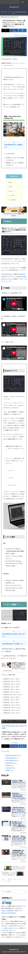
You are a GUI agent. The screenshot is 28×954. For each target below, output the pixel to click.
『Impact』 (10, 182)
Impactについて (12, 191)
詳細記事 (7, 651)
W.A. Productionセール (12, 760)
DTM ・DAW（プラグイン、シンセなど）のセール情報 (13, 721)
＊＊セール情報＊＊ (12, 200)
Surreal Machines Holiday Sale (13, 77)
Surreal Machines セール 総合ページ (12, 643)
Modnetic (22, 274)
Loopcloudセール (10, 768)
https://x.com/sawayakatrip (8, 913)
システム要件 (11, 195)
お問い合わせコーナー (10, 928)
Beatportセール (10, 765)
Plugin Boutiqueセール (12, 758)
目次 (12, 176)
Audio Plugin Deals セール (13, 755)
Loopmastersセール (11, 763)
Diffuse (3, 276)
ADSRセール (9, 770)
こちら (23, 937)
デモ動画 (10, 186)
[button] (25, 892)
